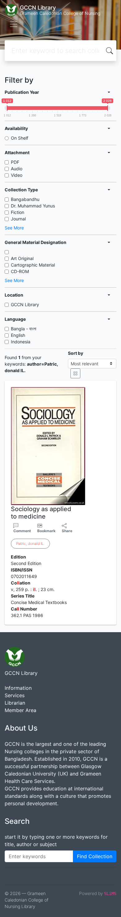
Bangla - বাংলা (23, 328)
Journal (18, 218)
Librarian (15, 703)
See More (14, 227)
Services (15, 695)
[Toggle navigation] (13, 24)
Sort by (75, 353)
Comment (22, 530)
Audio (16, 168)
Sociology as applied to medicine (41, 512)
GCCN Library (25, 304)
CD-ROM (20, 271)
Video (16, 175)
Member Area (20, 710)
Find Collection (94, 856)
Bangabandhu (25, 199)
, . (30, 543)
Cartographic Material (33, 264)
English (18, 335)
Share (67, 530)
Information (18, 688)
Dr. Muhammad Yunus (33, 205)
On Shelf (19, 138)
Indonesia (20, 341)
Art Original (22, 258)
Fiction (17, 212)
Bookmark (46, 530)
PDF (15, 162)
